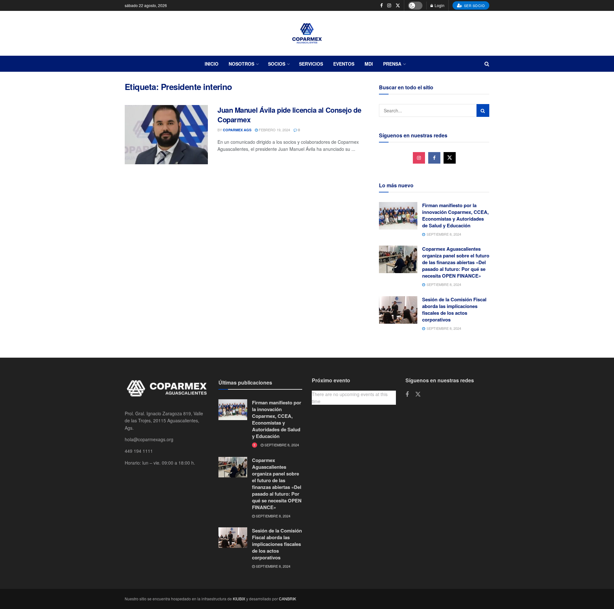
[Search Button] (482, 110)
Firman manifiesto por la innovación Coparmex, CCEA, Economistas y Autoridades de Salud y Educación (455, 215)
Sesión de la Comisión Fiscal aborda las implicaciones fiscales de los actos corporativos (454, 309)
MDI (369, 64)
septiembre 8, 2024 (281, 444)
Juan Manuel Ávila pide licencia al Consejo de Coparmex (289, 115)
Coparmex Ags (237, 129)
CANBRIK (287, 598)
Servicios (311, 64)
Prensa (392, 64)
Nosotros (241, 64)
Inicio (211, 64)
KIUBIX (239, 598)
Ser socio (474, 5)
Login (439, 5)
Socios (276, 64)
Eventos (343, 64)
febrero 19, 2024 (274, 129)
